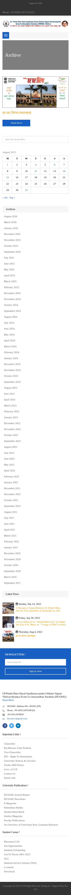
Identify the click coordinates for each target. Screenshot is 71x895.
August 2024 (10, 317)
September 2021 (12, 506)
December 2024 (12, 293)
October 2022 (11, 435)
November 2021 (12, 494)
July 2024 (9, 322)
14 (64, 171)
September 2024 (12, 311)
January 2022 (11, 482)
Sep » (12, 197)
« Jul (4, 197)
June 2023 (9, 393)
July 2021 (9, 518)
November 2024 (12, 299)
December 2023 (12, 364)
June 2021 (9, 523)
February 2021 (11, 541)
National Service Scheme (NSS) (20, 863)
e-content (9, 867)
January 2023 (11, 417)
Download (9, 871)
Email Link (9, 778)
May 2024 (9, 334)
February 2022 (11, 476)
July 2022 (9, 453)
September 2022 (12, 441)
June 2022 (9, 458)
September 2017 (12, 583)
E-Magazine (10, 803)
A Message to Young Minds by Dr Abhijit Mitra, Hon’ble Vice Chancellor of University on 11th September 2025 (38, 609)
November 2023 (12, 370)
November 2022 (12, 429)
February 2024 (11, 352)
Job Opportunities (13, 846)
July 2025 (9, 257)
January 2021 (11, 547)
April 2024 (9, 340)
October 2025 (11, 246)
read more (16, 123)
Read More (8, 700)
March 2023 (10, 405)
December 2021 (12, 488)
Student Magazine (13, 816)
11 (36, 171)
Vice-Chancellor (12, 752)
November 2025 (12, 240)
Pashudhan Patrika (13, 807)
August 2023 (10, 387)
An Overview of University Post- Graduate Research (31, 824)
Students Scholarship (14, 850)
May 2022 (9, 464)
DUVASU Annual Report (17, 794)
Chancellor (9, 743)
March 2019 (10, 577)
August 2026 (10, 216)
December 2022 (12, 423)
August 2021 (10, 512)
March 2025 (10, 281)
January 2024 (11, 358)
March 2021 (10, 535)
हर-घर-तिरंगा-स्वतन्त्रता (16, 112)
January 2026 (11, 228)
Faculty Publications (14, 820)
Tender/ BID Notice (14, 765)
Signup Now (35, 671)
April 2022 (9, 470)
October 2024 (11, 305)
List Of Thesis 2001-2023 (17, 854)
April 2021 (9, 529)
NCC (6, 858)
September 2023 (12, 382)
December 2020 (12, 553)
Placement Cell (11, 841)
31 (26, 190)
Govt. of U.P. (10, 769)
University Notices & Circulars (20, 760)
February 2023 (11, 411)
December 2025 (12, 234)
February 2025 (11, 287)
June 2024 (9, 328)
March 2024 (10, 346)
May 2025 (9, 269)
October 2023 (11, 376)
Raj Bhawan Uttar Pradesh (17, 748)
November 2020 (12, 559)
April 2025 (9, 275)
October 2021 (11, 500)
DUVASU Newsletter (15, 799)
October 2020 (11, 565)
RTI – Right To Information (18, 756)
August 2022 (10, 447)
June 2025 (9, 263)
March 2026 (10, 222)
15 (7, 177)
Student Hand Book (14, 812)
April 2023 (9, 399)
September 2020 (12, 571)
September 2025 (12, 251)
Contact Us (9, 773)
